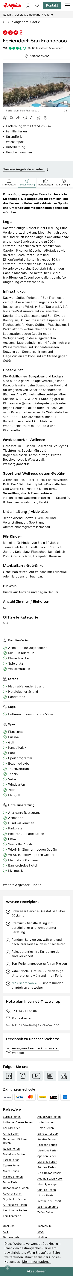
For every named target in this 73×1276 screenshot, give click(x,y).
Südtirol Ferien (46, 1167)
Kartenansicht (38, 56)
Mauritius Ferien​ (47, 1150)
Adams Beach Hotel (50, 1178)
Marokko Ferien (47, 1162)
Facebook (9, 1076)
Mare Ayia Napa (47, 1184)
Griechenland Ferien (16, 1188)
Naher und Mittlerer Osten (15, 1141)
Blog (50, 1076)
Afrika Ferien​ (11, 1134)
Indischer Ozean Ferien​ (18, 1122)
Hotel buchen (45, 1122)
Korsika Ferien (46, 1139)
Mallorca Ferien (13, 1177)
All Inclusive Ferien (15, 1205)
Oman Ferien (45, 1128)
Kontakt (52, 5)
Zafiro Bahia (45, 1212)
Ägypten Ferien (12, 1193)
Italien (7, 14)
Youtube (36, 1076)
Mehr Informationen (36, 1261)
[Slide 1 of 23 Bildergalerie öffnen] (36, 85)
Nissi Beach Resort (49, 1173)
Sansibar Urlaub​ (47, 1134)
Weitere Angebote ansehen (24, 169)
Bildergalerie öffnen (65, 102)
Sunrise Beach (46, 1190)
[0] (37, 6)
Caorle (48, 14)
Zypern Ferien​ (12, 1165)
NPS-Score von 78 (25, 983)
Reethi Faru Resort (49, 1201)
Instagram (23, 1076)
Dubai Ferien (11, 1182)
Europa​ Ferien (12, 1117)
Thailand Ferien (47, 1145)
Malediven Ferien (14, 1154)
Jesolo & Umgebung (27, 14)
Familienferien (12, 1216)
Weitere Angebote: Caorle (22, 885)
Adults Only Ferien (49, 1117)
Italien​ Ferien (11, 1149)
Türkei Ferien (11, 1160)
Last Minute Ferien (15, 1210)
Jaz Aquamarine (47, 1207)
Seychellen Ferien (14, 1199)
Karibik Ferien (11, 1128)
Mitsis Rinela (45, 1195)
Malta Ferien (11, 1171)
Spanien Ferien (47, 1156)
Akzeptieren (36, 1271)
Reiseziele (12, 1109)
